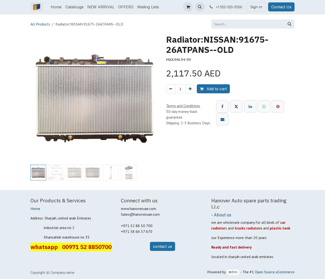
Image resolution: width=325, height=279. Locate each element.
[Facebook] (222, 106)
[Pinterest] (278, 106)
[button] (200, 7)
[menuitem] (56, 7)
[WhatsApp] (264, 106)
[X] (236, 106)
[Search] (290, 24)
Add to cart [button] (216, 88)
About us (222, 215)
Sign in (256, 7)
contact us (162, 246)
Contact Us (281, 7)
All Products (40, 24)
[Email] (222, 119)
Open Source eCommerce (275, 271)
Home (35, 208)
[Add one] (190, 88)
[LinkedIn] (250, 106)
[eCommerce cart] (188, 7)
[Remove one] (170, 88)
